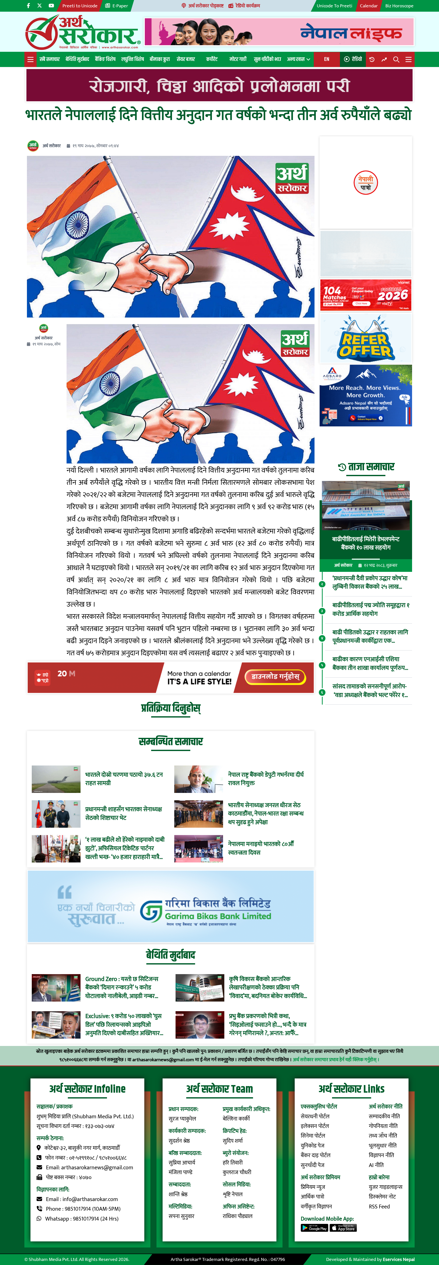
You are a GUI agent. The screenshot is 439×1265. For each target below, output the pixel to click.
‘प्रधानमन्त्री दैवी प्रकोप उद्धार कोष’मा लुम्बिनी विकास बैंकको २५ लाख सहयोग (370, 582)
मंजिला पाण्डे (180, 1172)
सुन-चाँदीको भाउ (267, 59)
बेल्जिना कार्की (236, 1118)
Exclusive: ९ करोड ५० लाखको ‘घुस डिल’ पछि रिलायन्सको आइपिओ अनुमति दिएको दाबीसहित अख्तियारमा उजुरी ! (125, 1025)
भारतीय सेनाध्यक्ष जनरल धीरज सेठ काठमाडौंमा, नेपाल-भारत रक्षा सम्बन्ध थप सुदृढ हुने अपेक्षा (266, 814)
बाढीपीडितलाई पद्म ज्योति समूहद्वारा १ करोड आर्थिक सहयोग (371, 610)
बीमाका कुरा (160, 59)
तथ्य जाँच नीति (383, 1135)
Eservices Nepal (399, 1259)
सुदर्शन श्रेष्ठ (179, 1141)
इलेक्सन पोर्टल (315, 1126)
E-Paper (120, 6)
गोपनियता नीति (383, 1126)
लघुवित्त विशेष (132, 59)
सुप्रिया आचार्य (182, 1162)
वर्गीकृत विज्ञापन (316, 1206)
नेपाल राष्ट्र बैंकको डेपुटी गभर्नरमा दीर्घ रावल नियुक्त (266, 779)
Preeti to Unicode (80, 6)
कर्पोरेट (211, 59)
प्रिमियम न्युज (313, 1187)
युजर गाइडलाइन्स (385, 1187)
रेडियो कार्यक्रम (248, 6)
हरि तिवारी (233, 1162)
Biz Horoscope (399, 6)
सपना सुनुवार (181, 1216)
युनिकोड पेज (312, 1145)
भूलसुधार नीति (383, 1145)
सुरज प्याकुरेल (182, 1118)
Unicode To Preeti (334, 6)
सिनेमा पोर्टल (313, 1135)
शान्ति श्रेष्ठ (178, 1194)
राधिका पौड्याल (238, 1216)
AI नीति (376, 1165)
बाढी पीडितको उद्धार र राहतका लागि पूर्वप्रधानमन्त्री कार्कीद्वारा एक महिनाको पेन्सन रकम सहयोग (370, 636)
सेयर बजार (186, 59)
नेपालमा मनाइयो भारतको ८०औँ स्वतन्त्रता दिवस (261, 848)
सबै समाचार (50, 59)
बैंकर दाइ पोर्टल (316, 1155)
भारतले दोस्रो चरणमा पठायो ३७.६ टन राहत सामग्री (124, 779)
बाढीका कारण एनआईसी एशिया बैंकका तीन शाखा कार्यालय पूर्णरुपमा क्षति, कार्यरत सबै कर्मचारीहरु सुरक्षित (371, 664)
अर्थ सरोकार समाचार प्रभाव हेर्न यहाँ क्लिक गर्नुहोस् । (336, 1060)
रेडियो (357, 59)
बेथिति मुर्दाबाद (77, 59)
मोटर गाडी (238, 59)
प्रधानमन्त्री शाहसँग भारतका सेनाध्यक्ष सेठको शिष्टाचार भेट (123, 813)
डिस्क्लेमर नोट (382, 1196)
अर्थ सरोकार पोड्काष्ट (206, 6)
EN (326, 59)
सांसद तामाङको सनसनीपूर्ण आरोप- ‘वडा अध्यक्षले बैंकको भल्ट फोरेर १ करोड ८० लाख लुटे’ (370, 691)
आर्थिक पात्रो (312, 1196)
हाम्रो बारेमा (379, 1177)
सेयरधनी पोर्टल (315, 1116)
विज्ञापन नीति (381, 1155)
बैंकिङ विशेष (105, 59)
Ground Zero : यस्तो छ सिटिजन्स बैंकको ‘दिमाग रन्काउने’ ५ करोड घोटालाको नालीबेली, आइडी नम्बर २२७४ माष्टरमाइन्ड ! (121, 988)
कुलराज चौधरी (237, 1172)
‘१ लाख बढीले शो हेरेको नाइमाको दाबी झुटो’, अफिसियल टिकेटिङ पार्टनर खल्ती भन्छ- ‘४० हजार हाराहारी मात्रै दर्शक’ (125, 848)
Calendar (369, 6)
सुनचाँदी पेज (312, 1165)
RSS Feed (379, 1206)
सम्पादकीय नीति (384, 1116)
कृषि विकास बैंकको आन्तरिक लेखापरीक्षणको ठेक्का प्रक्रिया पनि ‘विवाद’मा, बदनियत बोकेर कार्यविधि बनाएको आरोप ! (266, 988)
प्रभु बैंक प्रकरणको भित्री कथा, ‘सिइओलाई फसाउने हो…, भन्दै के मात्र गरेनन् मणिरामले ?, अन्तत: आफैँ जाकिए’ (267, 1025)
